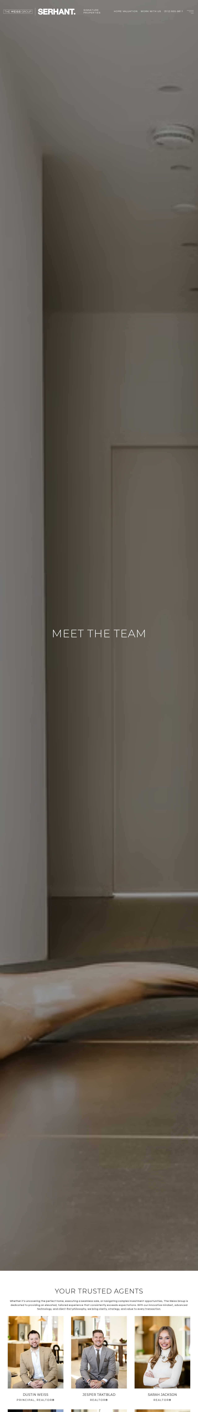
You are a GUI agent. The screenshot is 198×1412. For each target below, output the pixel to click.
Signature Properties (92, 11)
